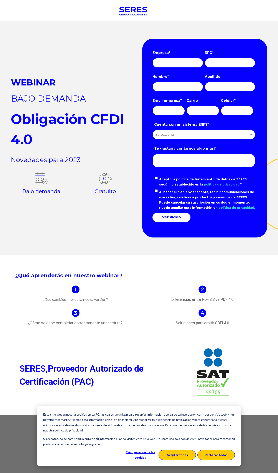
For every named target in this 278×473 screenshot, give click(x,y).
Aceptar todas (177, 455)
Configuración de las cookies (140, 454)
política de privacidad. (222, 184)
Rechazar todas (216, 455)
